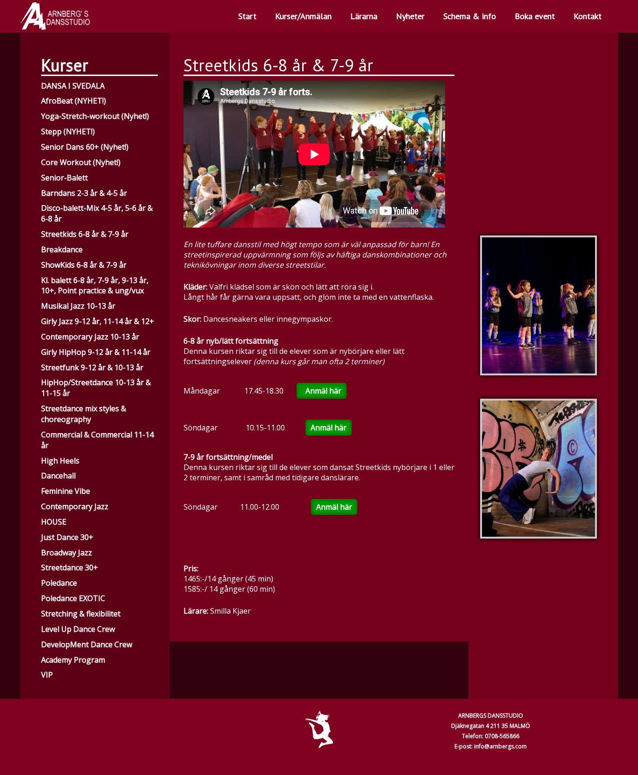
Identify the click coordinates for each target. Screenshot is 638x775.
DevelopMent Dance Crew (86, 644)
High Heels (60, 461)
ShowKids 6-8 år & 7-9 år (84, 265)
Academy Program (73, 660)
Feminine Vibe (65, 491)
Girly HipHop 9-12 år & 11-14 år (95, 352)
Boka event (535, 16)
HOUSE (53, 522)
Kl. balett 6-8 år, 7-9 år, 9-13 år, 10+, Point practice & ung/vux (95, 285)
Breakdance (62, 249)
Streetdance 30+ (69, 567)
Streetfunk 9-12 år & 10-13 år (92, 367)
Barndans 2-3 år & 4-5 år (84, 193)
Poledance (59, 583)
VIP (47, 675)
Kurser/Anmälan (303, 16)
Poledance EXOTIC (73, 598)
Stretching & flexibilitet (81, 614)
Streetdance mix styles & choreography (83, 413)
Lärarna (363, 16)
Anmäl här (321, 391)
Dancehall (58, 476)
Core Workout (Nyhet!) (81, 162)
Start (247, 16)
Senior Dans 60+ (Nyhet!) (84, 147)
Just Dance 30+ (67, 537)
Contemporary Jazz (74, 506)
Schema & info (469, 16)
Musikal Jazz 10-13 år (78, 306)
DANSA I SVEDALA (73, 86)
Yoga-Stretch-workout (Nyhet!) (95, 116)
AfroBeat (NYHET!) (73, 101)
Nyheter (410, 16)
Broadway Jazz (66, 552)
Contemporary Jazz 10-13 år (90, 337)
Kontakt (588, 16)
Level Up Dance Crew (78, 629)
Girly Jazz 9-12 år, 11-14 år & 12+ (97, 321)
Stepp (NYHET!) (68, 131)
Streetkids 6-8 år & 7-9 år (84, 234)
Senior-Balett (64, 178)
